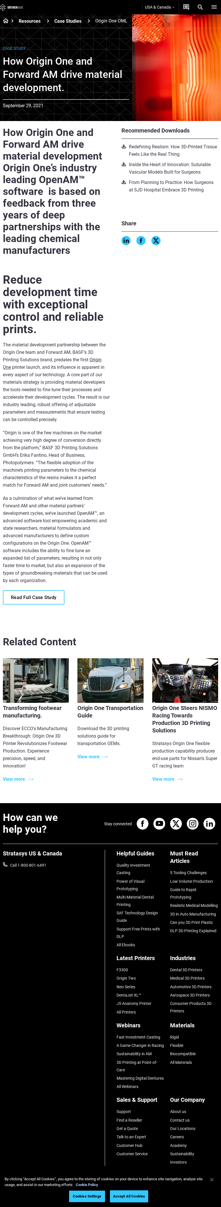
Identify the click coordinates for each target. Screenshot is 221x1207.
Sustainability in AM (134, 1053)
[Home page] (4, 21)
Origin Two (126, 978)
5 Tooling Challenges (188, 872)
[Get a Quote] (186, 7)
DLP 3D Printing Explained (193, 930)
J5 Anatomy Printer (134, 1003)
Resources (30, 21)
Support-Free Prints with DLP (138, 933)
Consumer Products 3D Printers (191, 1007)
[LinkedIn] (126, 240)
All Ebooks (126, 945)
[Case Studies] (89, 21)
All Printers (126, 1012)
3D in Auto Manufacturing (193, 914)
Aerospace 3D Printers (190, 995)
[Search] (200, 7)
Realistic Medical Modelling (194, 905)
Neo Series (126, 987)
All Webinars (127, 1086)
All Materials (181, 1062)
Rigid (174, 1037)
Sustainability (182, 1154)
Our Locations (182, 1128)
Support (124, 1111)
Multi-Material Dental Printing (135, 901)
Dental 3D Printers (186, 970)
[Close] (211, 1179)
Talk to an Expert (131, 1137)
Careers (177, 1137)
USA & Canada (158, 7)
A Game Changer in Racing (140, 1045)
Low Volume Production (191, 881)
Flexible (176, 1045)
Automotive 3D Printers (191, 987)
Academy (178, 1145)
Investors (178, 1162)
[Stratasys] (11, 7)
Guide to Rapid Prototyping (183, 893)
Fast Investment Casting (138, 1037)
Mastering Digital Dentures (140, 1078)
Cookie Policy (87, 1185)
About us (178, 1111)
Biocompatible (183, 1053)
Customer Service (132, 1154)
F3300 (122, 970)
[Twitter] (156, 240)
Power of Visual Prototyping (130, 885)
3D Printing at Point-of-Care (137, 1066)
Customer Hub (129, 1145)
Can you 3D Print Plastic (191, 922)
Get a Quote (127, 1128)
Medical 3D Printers (187, 978)
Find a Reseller (129, 1120)
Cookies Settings (87, 1196)
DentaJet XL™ (129, 995)
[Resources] (48, 21)
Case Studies (67, 21)
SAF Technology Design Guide (137, 917)
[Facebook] (141, 240)
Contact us (180, 1120)
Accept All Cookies (129, 1196)
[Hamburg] (214, 7)
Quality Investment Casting (133, 869)
